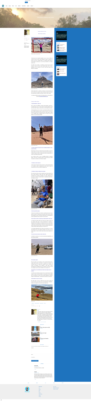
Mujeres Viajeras (41, 303)
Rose (6, 5)
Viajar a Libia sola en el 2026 (45, 327)
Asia (15, 5)
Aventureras (33, 303)
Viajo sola (45, 303)
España (28, 5)
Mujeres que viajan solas (37, 303)
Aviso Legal (54, 386)
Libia (40, 326)
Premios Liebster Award (62, 73)
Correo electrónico (33, 357)
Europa (10, 5)
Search (26, 2)
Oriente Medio (23, 5)
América (19, 5)
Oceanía (32, 5)
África (13, 5)
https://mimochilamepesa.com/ (43, 96)
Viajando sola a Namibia (44, 338)
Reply (35, 369)
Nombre (32, 354)
